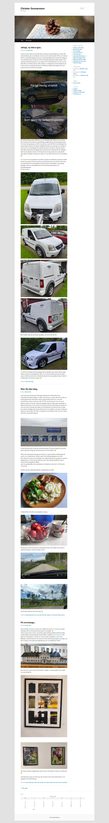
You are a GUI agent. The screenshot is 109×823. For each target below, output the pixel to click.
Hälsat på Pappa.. (77, 62)
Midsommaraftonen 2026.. (79, 59)
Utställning (64, 782)
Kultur (40, 615)
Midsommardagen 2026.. (79, 57)
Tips (45, 615)
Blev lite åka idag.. (29, 388)
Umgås (48, 615)
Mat (43, 615)
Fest (35, 615)
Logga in (75, 89)
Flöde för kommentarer (79, 92)
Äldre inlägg (24, 788)
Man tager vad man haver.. (79, 61)
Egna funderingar (30, 381)
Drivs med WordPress (54, 817)
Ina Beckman (58, 635)
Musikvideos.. (29, 40)
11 (34, 803)
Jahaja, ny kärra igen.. (31, 47)
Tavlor (60, 782)
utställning (37, 629)
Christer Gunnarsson (33, 8)
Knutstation (57, 637)
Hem (22, 40)
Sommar (63, 615)
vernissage (56, 629)
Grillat (59, 615)
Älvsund (55, 615)
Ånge (47, 782)
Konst (57, 782)
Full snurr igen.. (77, 54)
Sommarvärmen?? (78, 52)
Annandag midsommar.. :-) (79, 56)
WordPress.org (77, 94)
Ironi (38, 615)
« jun (33, 809)
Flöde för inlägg (77, 90)
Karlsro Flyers (76, 83)
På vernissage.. (28, 622)
